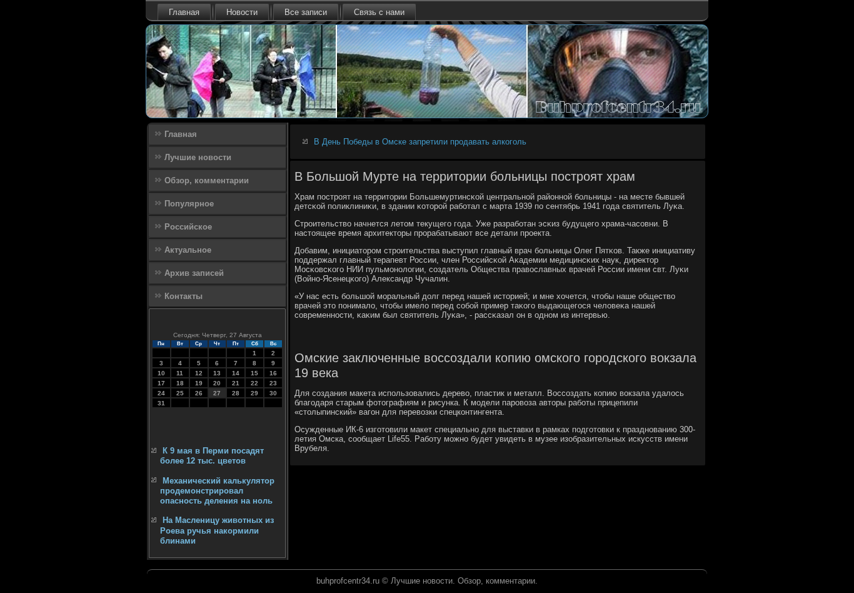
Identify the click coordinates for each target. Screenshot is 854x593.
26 (199, 393)
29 (254, 393)
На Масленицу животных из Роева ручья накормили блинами (217, 530)
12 (199, 373)
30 (273, 393)
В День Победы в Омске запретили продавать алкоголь (420, 141)
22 (254, 383)
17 (161, 383)
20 (217, 383)
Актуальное (187, 250)
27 (217, 393)
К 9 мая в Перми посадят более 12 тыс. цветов (212, 455)
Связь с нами (379, 12)
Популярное (189, 203)
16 (273, 373)
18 (180, 383)
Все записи (305, 12)
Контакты (183, 296)
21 (235, 383)
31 (161, 403)
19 (199, 383)
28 (235, 393)
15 (254, 373)
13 (217, 373)
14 (235, 373)
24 (161, 393)
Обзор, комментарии (206, 180)
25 (180, 393)
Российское (188, 226)
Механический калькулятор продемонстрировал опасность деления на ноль (217, 491)
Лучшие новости (197, 157)
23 (273, 383)
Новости (242, 12)
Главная (184, 12)
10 (161, 373)
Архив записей (194, 273)
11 (179, 373)
